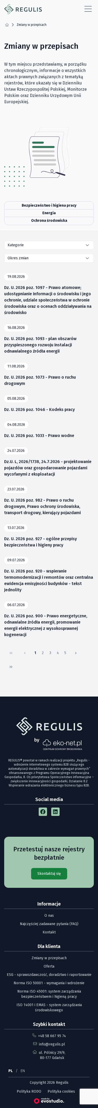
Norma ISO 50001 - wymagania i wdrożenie (49, 983)
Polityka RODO (29, 1091)
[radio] (49, 206)
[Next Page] (76, 653)
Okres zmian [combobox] (18, 258)
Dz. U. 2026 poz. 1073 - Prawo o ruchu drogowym (40, 380)
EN (23, 1071)
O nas (49, 915)
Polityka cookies (61, 1091)
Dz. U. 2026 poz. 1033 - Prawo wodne (39, 435)
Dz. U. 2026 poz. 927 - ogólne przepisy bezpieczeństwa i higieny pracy (40, 541)
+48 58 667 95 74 (52, 1036)
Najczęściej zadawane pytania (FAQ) (49, 924)
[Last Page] (11, 667)
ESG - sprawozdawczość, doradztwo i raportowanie (49, 974)
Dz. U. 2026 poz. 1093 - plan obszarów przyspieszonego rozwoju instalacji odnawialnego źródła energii (40, 345)
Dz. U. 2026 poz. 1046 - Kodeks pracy (39, 409)
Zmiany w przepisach (49, 958)
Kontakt (49, 932)
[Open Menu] (88, 9)
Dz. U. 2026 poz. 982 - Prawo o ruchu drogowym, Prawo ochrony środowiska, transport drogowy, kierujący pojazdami (42, 506)
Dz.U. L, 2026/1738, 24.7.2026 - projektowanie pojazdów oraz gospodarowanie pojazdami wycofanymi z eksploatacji (47, 468)
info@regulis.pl (52, 1044)
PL (10, 1071)
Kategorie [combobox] (16, 245)
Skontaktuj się (49, 873)
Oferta (49, 966)
